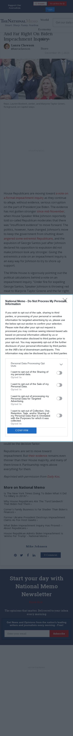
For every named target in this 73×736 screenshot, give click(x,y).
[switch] (59, 373)
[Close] (66, 301)
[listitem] (36, 364)
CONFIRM (22, 430)
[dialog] (36, 368)
